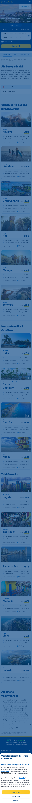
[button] (16, 800)
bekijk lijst (22, 778)
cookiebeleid (5, 771)
